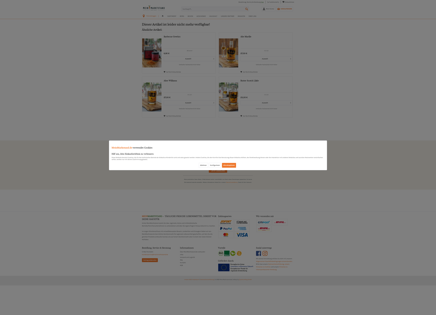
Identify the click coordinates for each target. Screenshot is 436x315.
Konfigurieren (215, 165)
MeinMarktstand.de (122, 148)
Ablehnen (203, 165)
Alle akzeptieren (229, 165)
